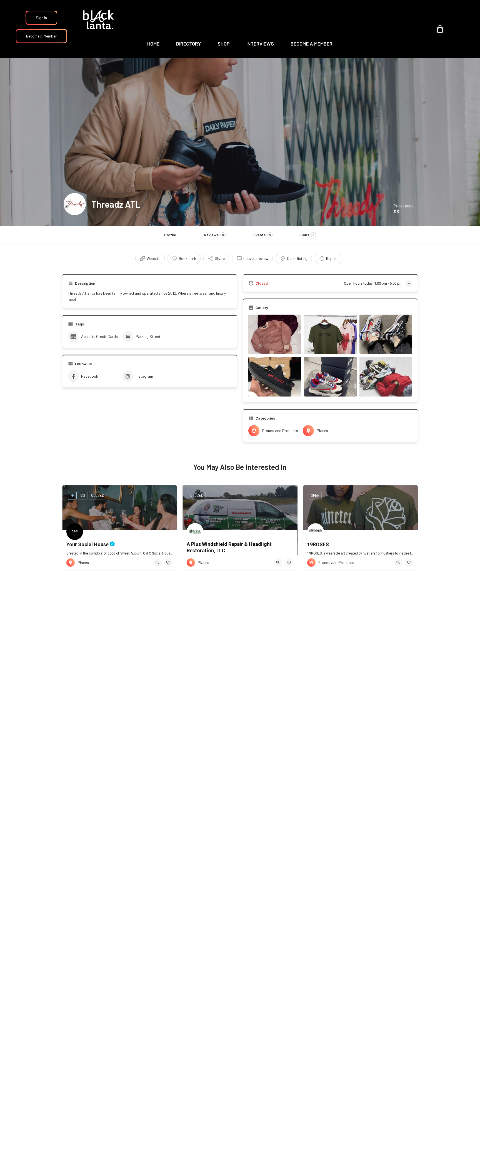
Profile (170, 234)
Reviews (214, 234)
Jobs (307, 234)
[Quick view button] (157, 562)
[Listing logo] (75, 204)
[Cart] (440, 29)
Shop (224, 44)
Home (153, 44)
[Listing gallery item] (274, 334)
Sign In (41, 17)
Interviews (260, 44)
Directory (188, 44)
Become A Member (41, 36)
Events (262, 234)
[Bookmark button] (168, 562)
